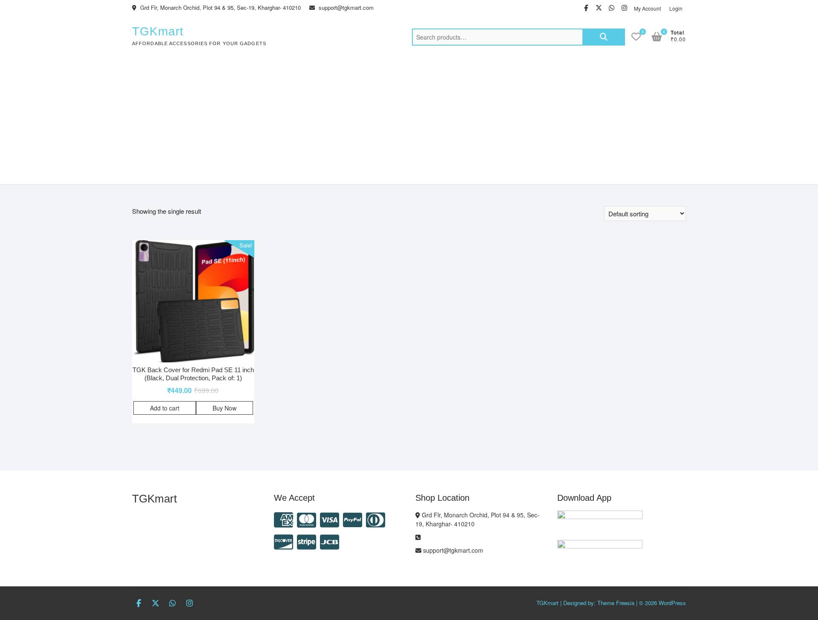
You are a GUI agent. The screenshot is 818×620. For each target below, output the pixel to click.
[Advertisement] (409, 120)
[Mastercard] (306, 519)
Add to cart (164, 408)
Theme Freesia (615, 603)
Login (676, 8)
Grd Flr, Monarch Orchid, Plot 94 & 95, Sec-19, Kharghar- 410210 (219, 7)
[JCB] (329, 541)
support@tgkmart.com (345, 7)
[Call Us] (418, 537)
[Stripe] (306, 541)
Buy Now (224, 408)
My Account (647, 8)
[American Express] (283, 519)
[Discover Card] (283, 541)
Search (603, 37)
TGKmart (158, 31)
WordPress (672, 603)
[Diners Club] (375, 519)
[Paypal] (352, 519)
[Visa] (329, 519)
